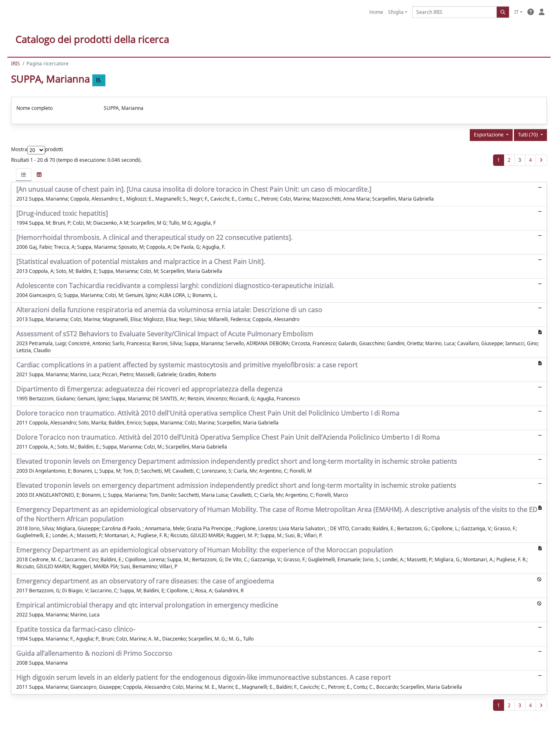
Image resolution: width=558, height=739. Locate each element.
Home (376, 12)
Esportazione (489, 134)
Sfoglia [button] (396, 12)
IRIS (15, 63)
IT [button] (516, 12)
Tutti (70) (528, 134)
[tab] (23, 174)
